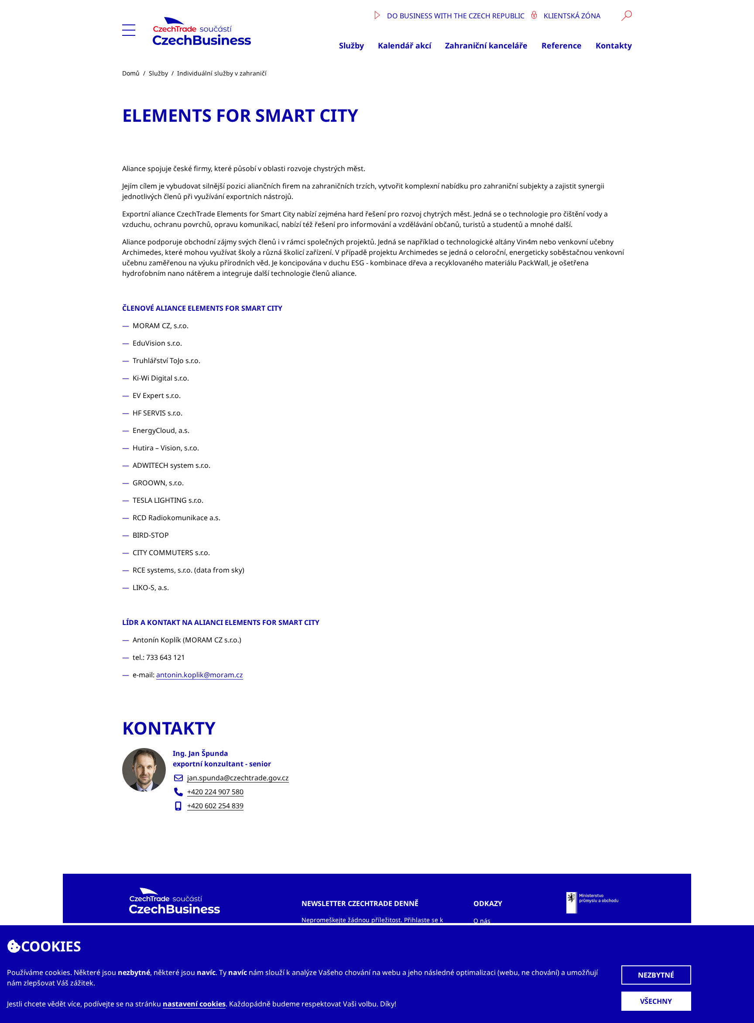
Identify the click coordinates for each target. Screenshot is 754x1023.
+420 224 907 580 (215, 791)
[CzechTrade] (222, 31)
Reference (562, 45)
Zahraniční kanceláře (486, 45)
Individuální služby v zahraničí (222, 73)
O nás (481, 921)
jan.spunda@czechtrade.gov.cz (238, 778)
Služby (351, 45)
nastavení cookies (194, 1004)
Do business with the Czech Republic (455, 16)
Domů (131, 73)
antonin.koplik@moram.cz (199, 675)
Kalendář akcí (404, 45)
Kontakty (614, 45)
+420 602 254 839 (215, 805)
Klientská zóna (571, 16)
